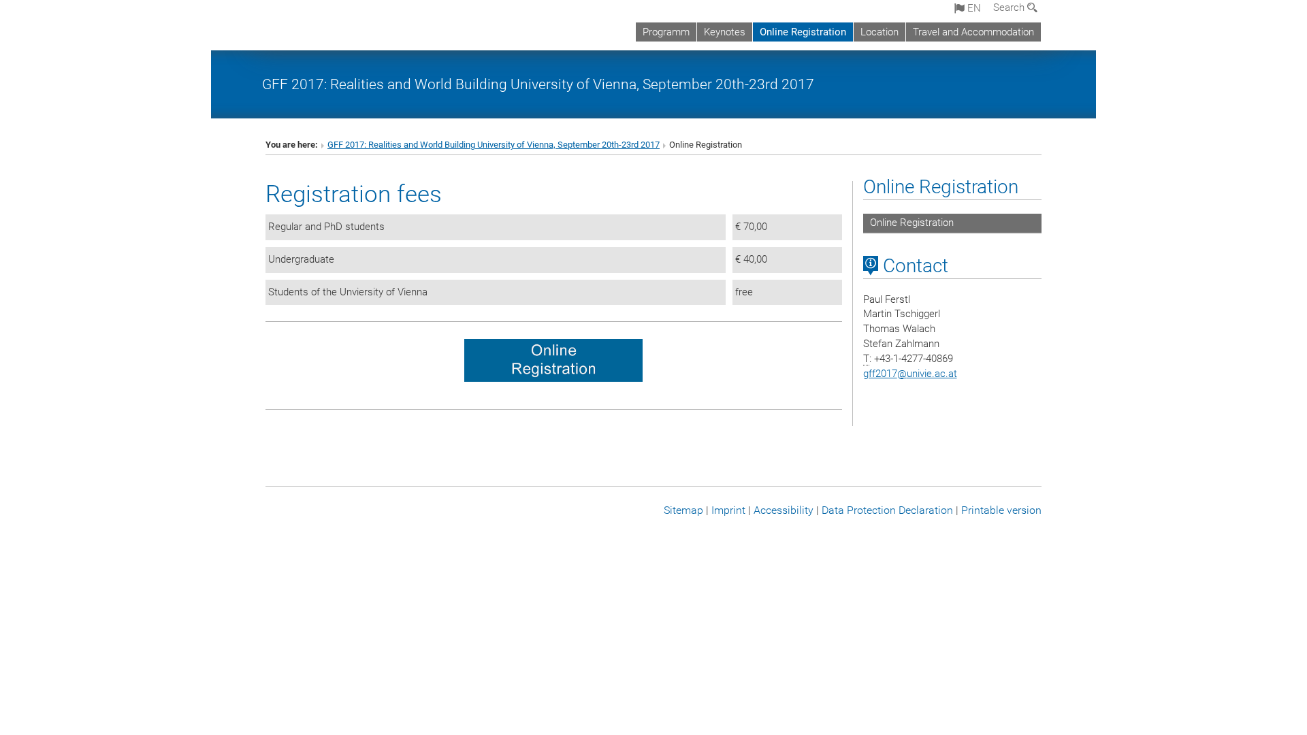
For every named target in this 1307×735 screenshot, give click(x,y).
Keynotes (724, 32)
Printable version (1001, 510)
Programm (666, 32)
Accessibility (783, 510)
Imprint (728, 510)
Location (879, 32)
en (973, 8)
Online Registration (803, 32)
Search (1010, 7)
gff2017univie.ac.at (910, 374)
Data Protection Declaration (887, 510)
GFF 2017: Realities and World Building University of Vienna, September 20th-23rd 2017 (538, 84)
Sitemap (683, 510)
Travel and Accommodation (973, 32)
